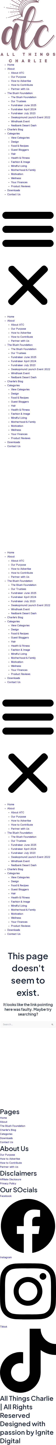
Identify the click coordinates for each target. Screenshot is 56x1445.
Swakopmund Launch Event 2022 (30, 117)
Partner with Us (20, 88)
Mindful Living (19, 165)
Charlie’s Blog (15, 129)
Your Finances (19, 182)
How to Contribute (22, 84)
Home (10, 64)
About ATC (17, 72)
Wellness (16, 178)
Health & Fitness (20, 157)
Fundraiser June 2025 (23, 105)
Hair (13, 153)
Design (15, 141)
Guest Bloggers (20, 149)
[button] (28, 257)
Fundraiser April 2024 (23, 109)
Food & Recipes (20, 145)
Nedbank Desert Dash (23, 125)
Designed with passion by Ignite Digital (27, 1432)
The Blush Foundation (20, 93)
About (11, 68)
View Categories (20, 137)
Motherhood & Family (23, 169)
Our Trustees (18, 101)
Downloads (13, 190)
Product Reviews (20, 186)
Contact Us (13, 194)
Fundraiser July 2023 (23, 113)
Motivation (17, 173)
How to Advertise (21, 80)
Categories (13, 133)
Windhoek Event (20, 121)
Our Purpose (18, 76)
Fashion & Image (20, 161)
